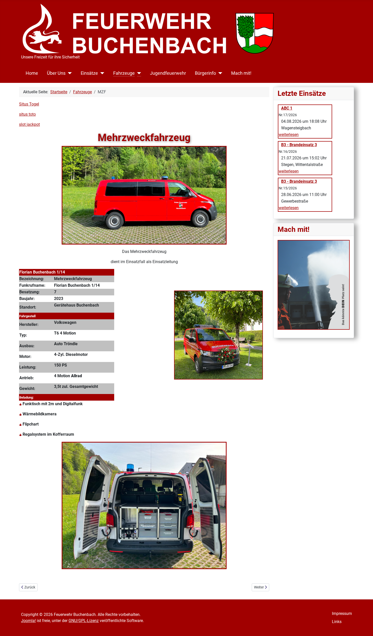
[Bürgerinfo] (219, 73)
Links (337, 621)
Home (32, 73)
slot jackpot (29, 124)
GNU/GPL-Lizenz (84, 620)
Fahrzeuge (124, 73)
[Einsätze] (101, 73)
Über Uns (56, 73)
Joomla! (28, 620)
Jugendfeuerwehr (168, 73)
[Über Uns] (68, 73)
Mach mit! (241, 73)
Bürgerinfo (205, 73)
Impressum (342, 613)
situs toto (27, 114)
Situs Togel (29, 104)
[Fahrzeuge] (138, 73)
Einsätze (89, 73)
